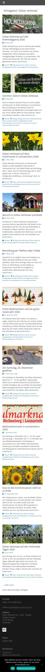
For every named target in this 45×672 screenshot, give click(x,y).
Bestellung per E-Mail (20, 276)
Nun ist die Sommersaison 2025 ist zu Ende (21, 489)
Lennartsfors (17, 123)
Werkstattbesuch (31, 243)
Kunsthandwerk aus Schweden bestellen (22, 280)
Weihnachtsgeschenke (9, 398)
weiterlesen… (23, 61)
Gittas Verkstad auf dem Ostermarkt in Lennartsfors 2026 (20, 155)
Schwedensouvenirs (35, 516)
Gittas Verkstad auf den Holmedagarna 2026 (15, 38)
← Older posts (8, 585)
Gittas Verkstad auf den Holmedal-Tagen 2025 (21, 548)
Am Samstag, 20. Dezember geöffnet (17, 369)
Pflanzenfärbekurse (8, 339)
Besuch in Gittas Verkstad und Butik (22, 215)
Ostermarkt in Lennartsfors (30, 184)
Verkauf (7, 240)
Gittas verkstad (30, 65)
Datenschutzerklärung (11, 655)
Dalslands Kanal (36, 119)
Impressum (7, 652)
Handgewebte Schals (9, 67)
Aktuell (7, 65)
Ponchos (27, 577)
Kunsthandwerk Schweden (16, 243)
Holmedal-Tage (28, 575)
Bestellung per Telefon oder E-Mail (21, 250)
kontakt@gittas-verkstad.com (20, 607)
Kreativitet (37, 575)
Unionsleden (6, 518)
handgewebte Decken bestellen (12, 278)
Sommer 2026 (7, 125)
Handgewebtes (7, 337)
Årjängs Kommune (18, 65)
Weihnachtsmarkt (8, 459)
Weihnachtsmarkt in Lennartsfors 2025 (21, 428)
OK (13, 668)
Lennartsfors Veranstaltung (11, 184)
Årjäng (14, 119)
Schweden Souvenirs (29, 123)
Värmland (16, 125)
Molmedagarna (18, 577)
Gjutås (15, 121)
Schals (33, 577)
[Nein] (42, 664)
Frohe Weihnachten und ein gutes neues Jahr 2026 (21, 310)
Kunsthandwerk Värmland (31, 182)
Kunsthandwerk (33, 67)
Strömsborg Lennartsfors (10, 186)
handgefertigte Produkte (10, 396)
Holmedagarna (22, 67)
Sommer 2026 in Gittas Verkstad (20, 95)
